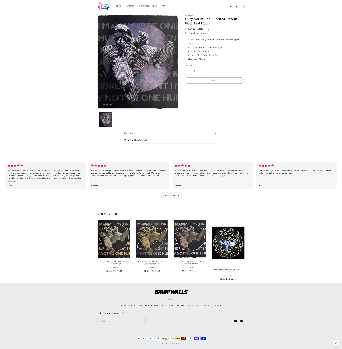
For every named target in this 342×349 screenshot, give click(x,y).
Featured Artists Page (148, 305)
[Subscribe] (142, 321)
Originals (181, 305)
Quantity (188, 65)
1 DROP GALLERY (174, 343)
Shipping (188, 33)
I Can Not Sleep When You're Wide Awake (228, 270)
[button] (120, 6)
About (124, 305)
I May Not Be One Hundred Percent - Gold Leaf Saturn (152, 262)
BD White (189, 16)
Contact (132, 305)
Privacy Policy (194, 305)
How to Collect (167, 305)
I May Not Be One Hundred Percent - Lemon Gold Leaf (114, 262)
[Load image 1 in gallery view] (105, 119)
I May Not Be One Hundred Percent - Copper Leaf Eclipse (190, 262)
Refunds (217, 305)
